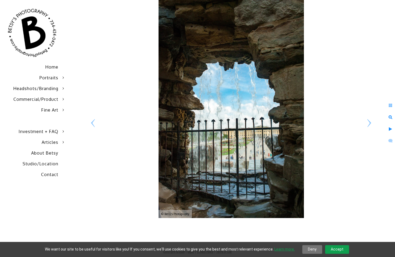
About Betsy (44, 153)
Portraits (49, 77)
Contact (49, 174)
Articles (50, 142)
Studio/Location (40, 163)
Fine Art (49, 110)
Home (51, 67)
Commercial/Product (35, 99)
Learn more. (284, 249)
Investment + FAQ (38, 131)
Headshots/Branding (35, 88)
